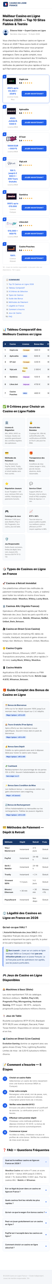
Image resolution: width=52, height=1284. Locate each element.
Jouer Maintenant (34, 94)
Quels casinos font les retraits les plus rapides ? (22, 1201)
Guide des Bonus (16, 298)
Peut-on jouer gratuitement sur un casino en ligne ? (24, 1222)
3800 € (37, 350)
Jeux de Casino (15, 313)
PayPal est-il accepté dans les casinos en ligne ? (23, 1234)
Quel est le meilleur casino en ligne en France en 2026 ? (22, 1161)
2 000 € (37, 369)
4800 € (37, 393)
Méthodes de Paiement (18, 302)
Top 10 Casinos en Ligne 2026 (21, 284)
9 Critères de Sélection (18, 291)
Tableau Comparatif (17, 288)
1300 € (37, 377)
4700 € (37, 384)
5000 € (37, 356)
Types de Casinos (16, 295)
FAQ (10, 316)
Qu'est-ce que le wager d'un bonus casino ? (25, 1212)
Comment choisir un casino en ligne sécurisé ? (21, 1246)
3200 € (37, 362)
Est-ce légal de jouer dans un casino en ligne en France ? (23, 1190)
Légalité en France (16, 306)
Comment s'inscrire (17, 309)
